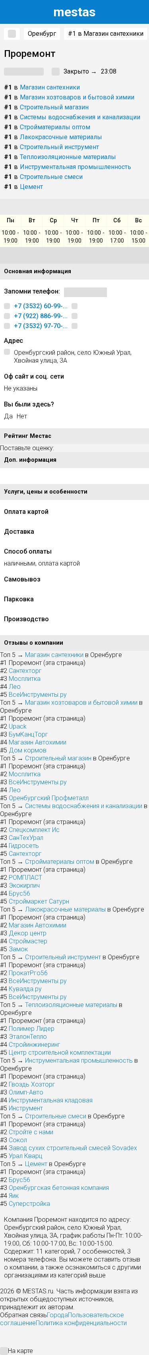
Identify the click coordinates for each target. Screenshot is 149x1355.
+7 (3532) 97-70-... (41, 326)
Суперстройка (29, 1203)
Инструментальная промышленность (75, 167)
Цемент (31, 187)
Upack (18, 726)
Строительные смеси (51, 177)
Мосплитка (25, 678)
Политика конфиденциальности (81, 1323)
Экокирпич (24, 885)
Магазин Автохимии (37, 742)
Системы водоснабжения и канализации (80, 117)
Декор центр (27, 933)
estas (74, 11)
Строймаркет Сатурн (39, 901)
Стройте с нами (31, 1132)
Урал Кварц (26, 1156)
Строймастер (28, 941)
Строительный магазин (54, 107)
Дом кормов (27, 750)
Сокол (18, 1140)
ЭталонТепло (28, 1036)
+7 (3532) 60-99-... (41, 306)
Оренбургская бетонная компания (59, 1188)
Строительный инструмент (59, 147)
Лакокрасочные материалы (61, 137)
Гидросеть (24, 846)
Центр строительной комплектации (60, 1052)
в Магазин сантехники (105, 33)
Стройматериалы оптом (55, 127)
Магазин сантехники (50, 87)
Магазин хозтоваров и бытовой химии (77, 97)
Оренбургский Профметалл (49, 798)
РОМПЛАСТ (25, 877)
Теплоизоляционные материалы (68, 157)
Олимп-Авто (26, 1092)
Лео (15, 686)
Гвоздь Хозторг (32, 1084)
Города (57, 1315)
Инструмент (26, 1108)
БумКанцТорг (28, 734)
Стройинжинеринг (34, 1044)
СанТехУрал (26, 838)
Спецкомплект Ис (34, 830)
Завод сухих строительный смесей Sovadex (73, 1148)
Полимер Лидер (31, 1028)
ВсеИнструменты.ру (38, 694)
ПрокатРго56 (28, 973)
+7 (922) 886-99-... (41, 316)
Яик (14, 1195)
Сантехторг (25, 671)
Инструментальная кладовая (51, 1100)
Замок (18, 949)
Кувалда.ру (25, 989)
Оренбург (42, 33)
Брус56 (19, 893)
